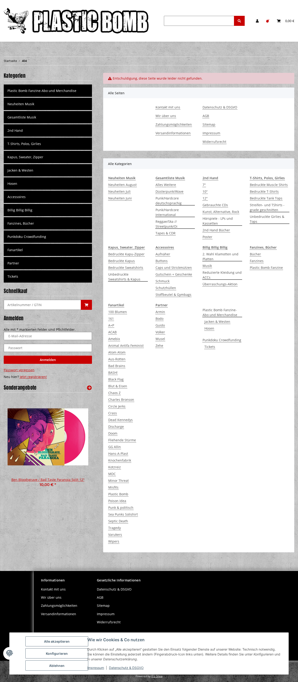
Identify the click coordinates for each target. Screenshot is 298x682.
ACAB (112, 332)
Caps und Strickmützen (174, 267)
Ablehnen (56, 666)
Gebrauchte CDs (215, 205)
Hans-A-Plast (118, 453)
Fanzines (257, 261)
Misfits (113, 487)
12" (205, 198)
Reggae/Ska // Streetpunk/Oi (166, 224)
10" (205, 191)
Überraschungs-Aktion (220, 284)
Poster (207, 237)
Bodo (159, 318)
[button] (257, 21)
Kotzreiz (114, 467)
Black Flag (116, 379)
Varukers (115, 534)
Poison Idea (117, 501)
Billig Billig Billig (19, 210)
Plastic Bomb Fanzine (266, 267)
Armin (160, 312)
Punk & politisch (120, 507)
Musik (207, 265)
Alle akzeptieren (57, 641)
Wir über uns (166, 116)
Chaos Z (114, 393)
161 (111, 318)
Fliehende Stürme (122, 440)
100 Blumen (117, 312)
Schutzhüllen (166, 288)
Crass (112, 413)
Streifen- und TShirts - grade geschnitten (267, 207)
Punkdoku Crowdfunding (222, 340)
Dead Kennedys (120, 420)
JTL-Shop (157, 676)
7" (204, 184)
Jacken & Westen (217, 321)
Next (80, 445)
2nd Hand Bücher (216, 230)
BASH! (113, 372)
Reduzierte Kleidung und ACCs (222, 275)
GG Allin (114, 447)
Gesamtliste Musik (21, 117)
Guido (160, 325)
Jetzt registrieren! (33, 377)
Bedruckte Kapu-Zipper (126, 254)
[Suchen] (239, 21)
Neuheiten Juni (120, 198)
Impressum (211, 133)
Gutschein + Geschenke (174, 274)
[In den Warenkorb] (86, 305)
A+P (111, 325)
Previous (15, 445)
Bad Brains (116, 366)
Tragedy (114, 528)
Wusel (160, 339)
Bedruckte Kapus (121, 261)
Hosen (209, 328)
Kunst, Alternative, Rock (221, 211)
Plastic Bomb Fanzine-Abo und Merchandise (220, 312)
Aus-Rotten (116, 359)
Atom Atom (116, 352)
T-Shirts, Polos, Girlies (24, 144)
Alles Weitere (166, 184)
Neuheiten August (122, 184)
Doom (112, 433)
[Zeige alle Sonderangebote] (89, 388)
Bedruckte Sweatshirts (125, 267)
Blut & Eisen (117, 386)
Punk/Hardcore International (167, 212)
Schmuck (162, 281)
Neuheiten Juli (119, 191)
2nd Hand (15, 130)
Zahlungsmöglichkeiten (174, 124)
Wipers (113, 541)
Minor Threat (118, 480)
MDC (112, 474)
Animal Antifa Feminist (126, 345)
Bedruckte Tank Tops (266, 198)
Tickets (209, 346)
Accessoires (16, 197)
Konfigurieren (57, 653)
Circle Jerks (116, 406)
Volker (160, 332)
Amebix (114, 339)
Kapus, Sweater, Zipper (25, 157)
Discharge (116, 426)
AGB (206, 116)
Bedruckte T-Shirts (264, 191)
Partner (13, 263)
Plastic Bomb (118, 494)
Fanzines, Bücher (20, 223)
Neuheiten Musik (20, 104)
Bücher (255, 254)
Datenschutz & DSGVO (220, 107)
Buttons (162, 261)
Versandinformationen (173, 133)
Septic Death (118, 521)
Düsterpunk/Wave (169, 191)
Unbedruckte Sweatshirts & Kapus (124, 276)
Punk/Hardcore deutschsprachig (169, 200)
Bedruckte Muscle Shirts (269, 184)
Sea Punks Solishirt (123, 514)
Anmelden (48, 360)
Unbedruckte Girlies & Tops (267, 219)
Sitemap (209, 124)
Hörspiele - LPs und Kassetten (218, 221)
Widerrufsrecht (214, 141)
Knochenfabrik (119, 460)
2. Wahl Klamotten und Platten (220, 256)
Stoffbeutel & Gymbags (173, 294)
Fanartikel (15, 250)
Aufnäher (163, 254)
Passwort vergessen (19, 370)
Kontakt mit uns (168, 107)
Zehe (159, 345)
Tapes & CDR (166, 233)
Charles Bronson (121, 399)
